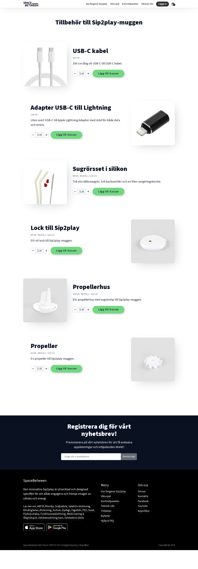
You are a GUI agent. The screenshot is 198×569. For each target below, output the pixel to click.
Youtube (143, 506)
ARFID (40, 506)
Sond (91, 510)
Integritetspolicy (70, 545)
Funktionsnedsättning (53, 514)
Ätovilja (49, 506)
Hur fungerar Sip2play (96, 4)
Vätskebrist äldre (74, 518)
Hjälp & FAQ (107, 521)
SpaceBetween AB (32, 545)
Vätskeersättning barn (50, 518)
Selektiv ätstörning (79, 506)
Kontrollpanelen (130, 4)
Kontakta (143, 496)
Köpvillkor (144, 511)
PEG (84, 510)
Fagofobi (76, 510)
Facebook (143, 501)
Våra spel (114, 4)
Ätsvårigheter (30, 510)
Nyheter (105, 516)
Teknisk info (147, 4)
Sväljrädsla (61, 506)
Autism (57, 510)
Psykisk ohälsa (31, 514)
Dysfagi (66, 510)
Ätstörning (46, 510)
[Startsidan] (30, 4)
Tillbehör (106, 511)
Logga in (162, 4)
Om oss (142, 491)
